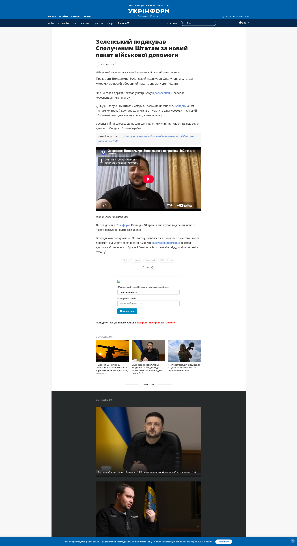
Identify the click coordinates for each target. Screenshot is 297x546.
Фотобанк (63, 16)
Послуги (52, 16)
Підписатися (127, 311)
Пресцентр (76, 16)
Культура (98, 23)
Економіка (63, 23)
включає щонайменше (166, 242)
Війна (51, 23)
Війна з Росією (166, 260)
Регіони (85, 23)
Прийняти (223, 541)
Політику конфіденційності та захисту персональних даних (182, 541)
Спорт (110, 23)
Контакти (172, 23)
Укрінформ (123, 225)
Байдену (180, 106)
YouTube (169, 322)
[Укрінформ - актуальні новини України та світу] (148, 11)
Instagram (154, 322)
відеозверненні (162, 93)
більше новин (148, 384)
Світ (75, 23)
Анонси (87, 16)
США (125, 260)
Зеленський (150, 260)
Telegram (142, 322)
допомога (136, 260)
